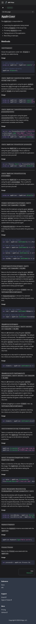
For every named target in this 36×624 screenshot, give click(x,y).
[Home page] (3, 7)
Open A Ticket (5, 600)
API (2, 587)
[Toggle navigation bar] (2, 2)
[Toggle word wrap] (29, 63)
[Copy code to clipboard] (32, 63)
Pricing (3, 610)
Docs (3, 585)
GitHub (3, 612)
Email (3, 597)
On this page (6, 12)
